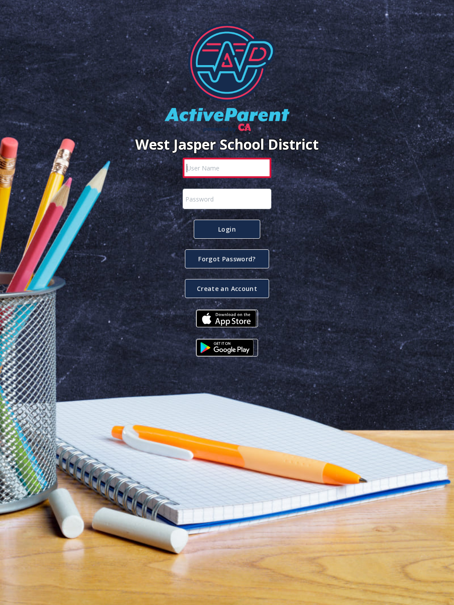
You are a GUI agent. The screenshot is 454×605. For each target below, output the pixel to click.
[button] (227, 229)
